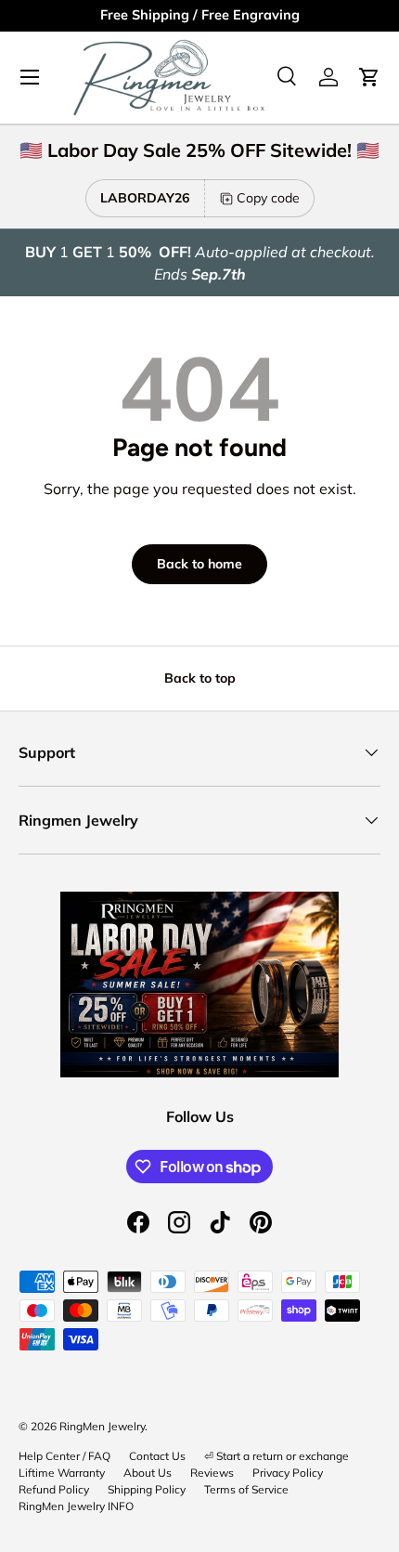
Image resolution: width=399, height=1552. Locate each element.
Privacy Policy (287, 1473)
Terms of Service (246, 1489)
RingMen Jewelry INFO (76, 1506)
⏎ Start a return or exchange (276, 1456)
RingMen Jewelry (102, 1426)
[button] (369, 77)
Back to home (199, 563)
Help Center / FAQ (64, 1456)
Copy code (268, 197)
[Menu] (29, 77)
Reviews (212, 1473)
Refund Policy (54, 1489)
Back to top (200, 678)
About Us (147, 1473)
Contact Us (157, 1456)
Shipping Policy (147, 1489)
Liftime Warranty (62, 1473)
